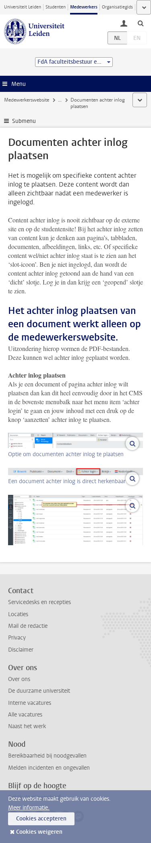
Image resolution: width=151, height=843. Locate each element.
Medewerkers (83, 7)
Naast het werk (27, 726)
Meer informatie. (29, 808)
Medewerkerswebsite (26, 100)
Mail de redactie (28, 626)
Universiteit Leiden (22, 7)
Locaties (18, 614)
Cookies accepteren (41, 818)
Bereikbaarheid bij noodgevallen (47, 756)
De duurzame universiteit (39, 691)
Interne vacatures (29, 703)
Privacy (17, 638)
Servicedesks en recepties (39, 602)
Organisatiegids (117, 7)
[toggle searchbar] (140, 23)
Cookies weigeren (39, 832)
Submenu (24, 121)
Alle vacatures (25, 714)
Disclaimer (20, 650)
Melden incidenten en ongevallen (49, 768)
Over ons (19, 679)
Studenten (56, 7)
